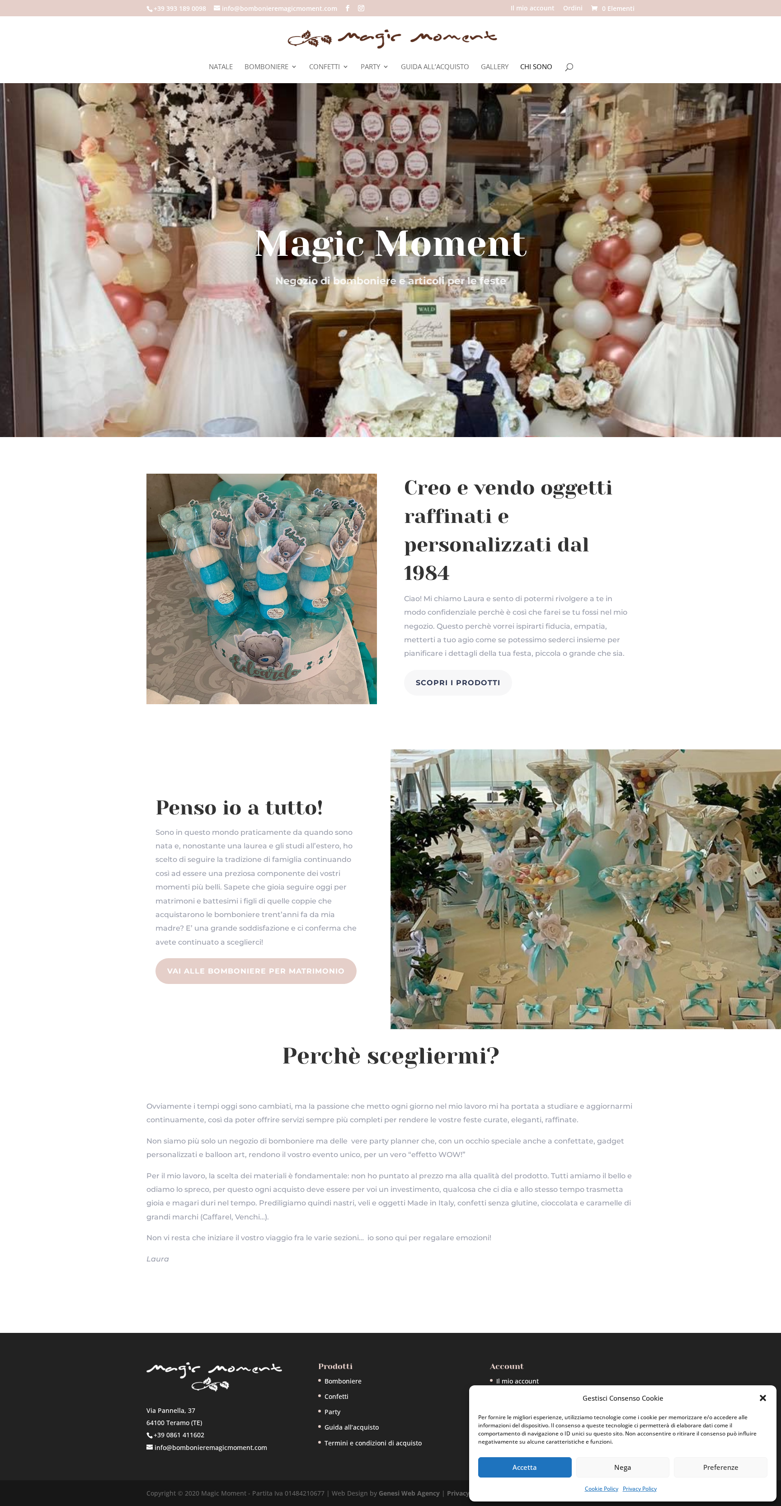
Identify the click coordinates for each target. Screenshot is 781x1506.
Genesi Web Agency (409, 1493)
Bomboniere (266, 67)
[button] (762, 1397)
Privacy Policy (640, 1488)
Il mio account (533, 8)
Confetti (324, 67)
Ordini (573, 8)
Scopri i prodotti (458, 682)
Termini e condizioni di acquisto (373, 1443)
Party (370, 67)
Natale (221, 67)
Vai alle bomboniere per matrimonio (256, 971)
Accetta (525, 1467)
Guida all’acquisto (435, 67)
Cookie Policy (601, 1488)
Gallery (494, 67)
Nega (622, 1467)
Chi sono (536, 67)
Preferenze (721, 1467)
